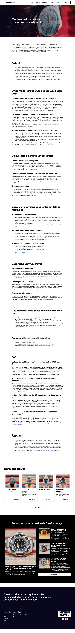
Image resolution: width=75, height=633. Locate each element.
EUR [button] (52, 2)
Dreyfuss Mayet (40, 289)
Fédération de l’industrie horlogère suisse (44, 345)
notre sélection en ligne (44, 423)
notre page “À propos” (20, 252)
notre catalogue (35, 450)
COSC (44, 222)
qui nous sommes (50, 450)
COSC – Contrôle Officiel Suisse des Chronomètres (42, 344)
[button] (58, 2)
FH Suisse (50, 144)
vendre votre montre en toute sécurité (42, 299)
